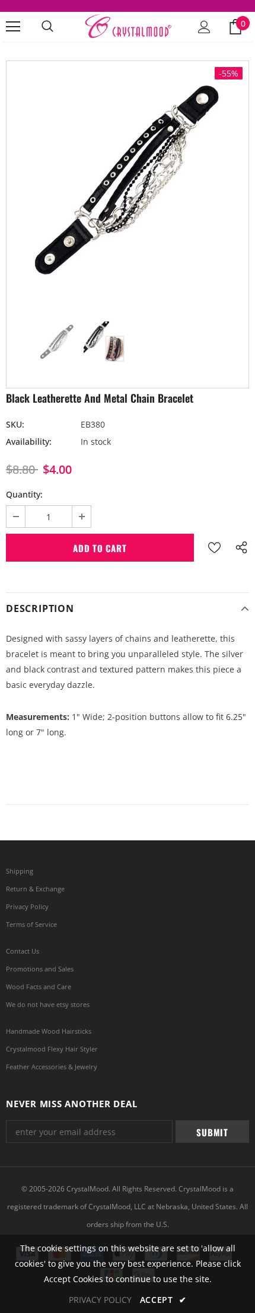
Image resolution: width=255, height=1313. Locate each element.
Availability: (29, 441)
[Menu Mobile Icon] (13, 27)
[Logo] (127, 26)
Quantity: (24, 494)
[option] (127, 182)
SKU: (15, 424)
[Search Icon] (47, 27)
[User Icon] (204, 27)
